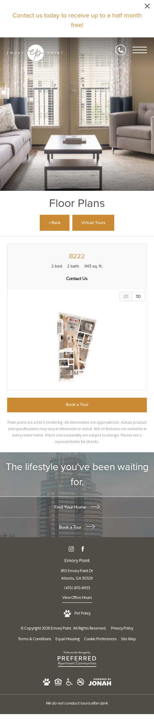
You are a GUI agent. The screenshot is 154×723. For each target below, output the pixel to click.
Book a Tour (70, 527)
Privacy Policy (122, 628)
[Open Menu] (140, 50)
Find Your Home (70, 507)
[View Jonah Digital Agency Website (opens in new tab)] (99, 683)
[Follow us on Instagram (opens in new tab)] (71, 548)
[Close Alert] (147, 8)
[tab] (125, 296)
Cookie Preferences (100, 639)
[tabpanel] (77, 346)
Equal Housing (68, 639)
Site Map (128, 639)
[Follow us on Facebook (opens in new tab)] (82, 548)
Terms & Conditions (34, 639)
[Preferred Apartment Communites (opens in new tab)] (77, 667)
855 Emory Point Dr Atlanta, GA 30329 (77, 575)
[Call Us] (120, 50)
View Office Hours (77, 598)
